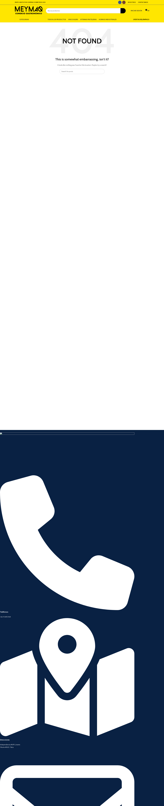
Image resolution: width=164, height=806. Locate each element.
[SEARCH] (123, 10)
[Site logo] (28, 10)
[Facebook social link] (120, 2)
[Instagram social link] (124, 2)
